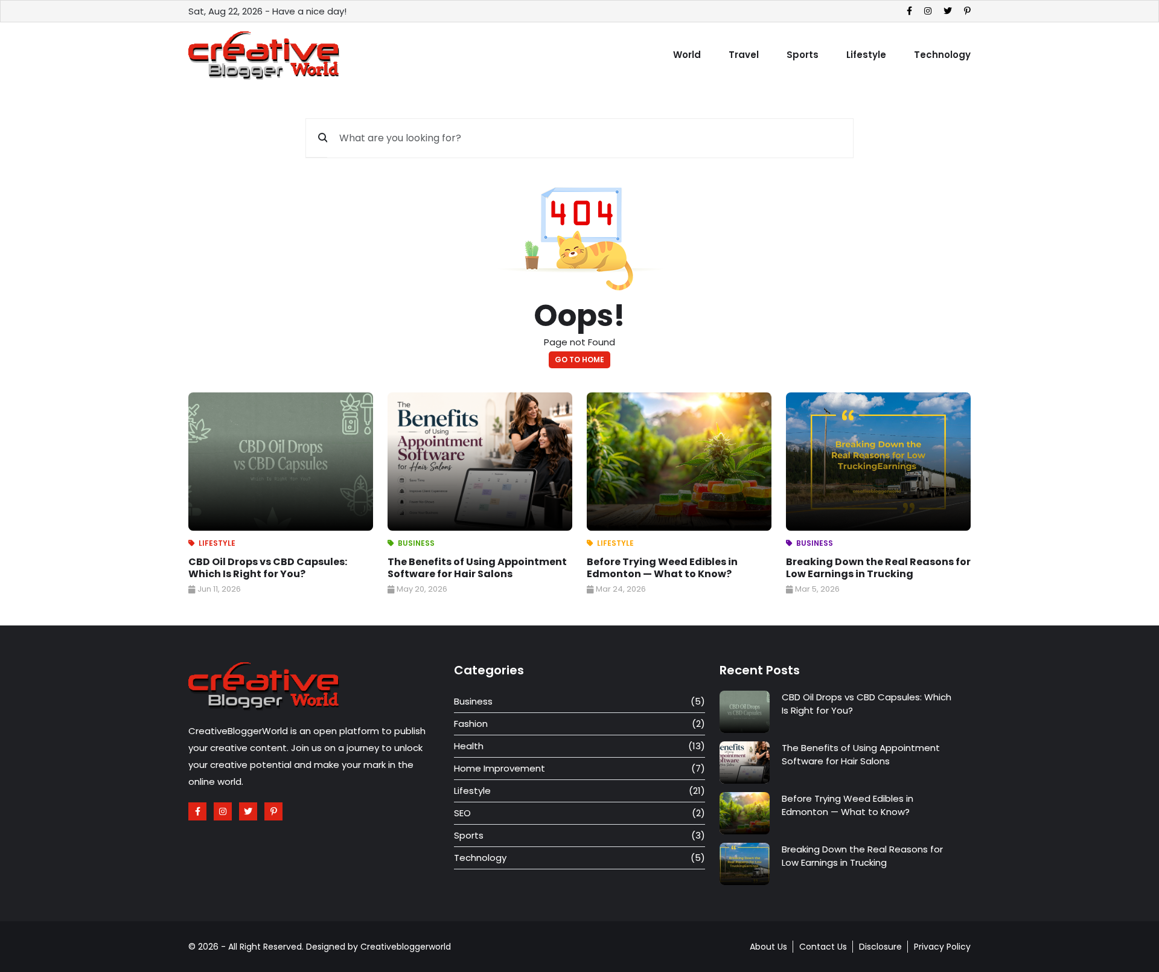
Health (469, 746)
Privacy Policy (942, 947)
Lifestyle (866, 54)
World (687, 54)
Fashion (471, 723)
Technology (942, 54)
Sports (803, 54)
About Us (768, 947)
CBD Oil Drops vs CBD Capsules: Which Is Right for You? (267, 568)
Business (416, 543)
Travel (744, 54)
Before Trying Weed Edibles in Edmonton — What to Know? (662, 568)
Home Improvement (499, 768)
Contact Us (823, 947)
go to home (579, 359)
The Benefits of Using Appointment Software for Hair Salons (477, 568)
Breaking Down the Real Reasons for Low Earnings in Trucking (878, 568)
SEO (462, 813)
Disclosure (880, 947)
